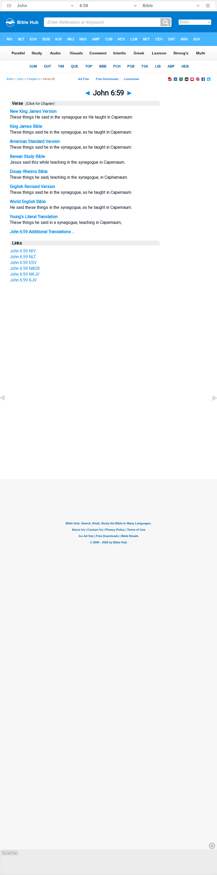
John (20, 79)
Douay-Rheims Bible (29, 171)
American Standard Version (35, 141)
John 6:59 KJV (23, 280)
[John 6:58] (6, 409)
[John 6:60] (210, 409)
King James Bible (26, 126)
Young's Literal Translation (34, 216)
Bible (10, 79)
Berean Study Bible (27, 156)
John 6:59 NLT (23, 256)
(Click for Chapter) (39, 103)
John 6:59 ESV (23, 262)
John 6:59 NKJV (24, 274)
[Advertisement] (108, 423)
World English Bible (28, 201)
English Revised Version (32, 186)
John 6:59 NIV (23, 250)
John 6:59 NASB (25, 268)
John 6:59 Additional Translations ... (42, 231)
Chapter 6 (33, 79)
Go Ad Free (10, 853)
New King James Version (33, 111)
